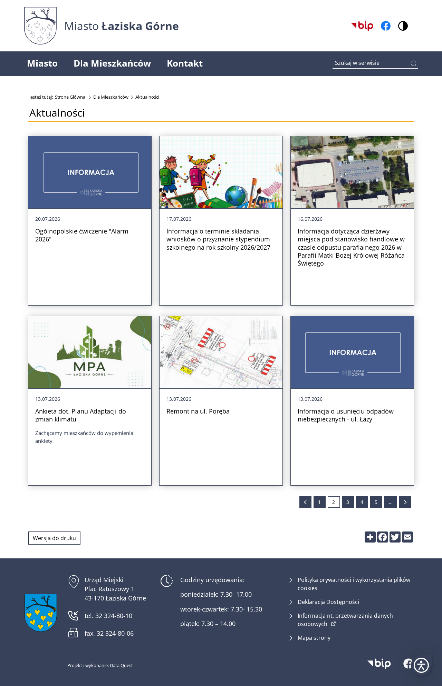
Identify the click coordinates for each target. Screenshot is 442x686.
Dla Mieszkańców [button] (112, 63)
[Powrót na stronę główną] (40, 612)
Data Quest (121, 665)
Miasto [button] (42, 63)
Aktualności (147, 97)
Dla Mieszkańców (110, 97)
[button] (421, 665)
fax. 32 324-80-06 (109, 633)
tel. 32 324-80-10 (108, 616)
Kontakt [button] (185, 63)
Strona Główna (70, 97)
